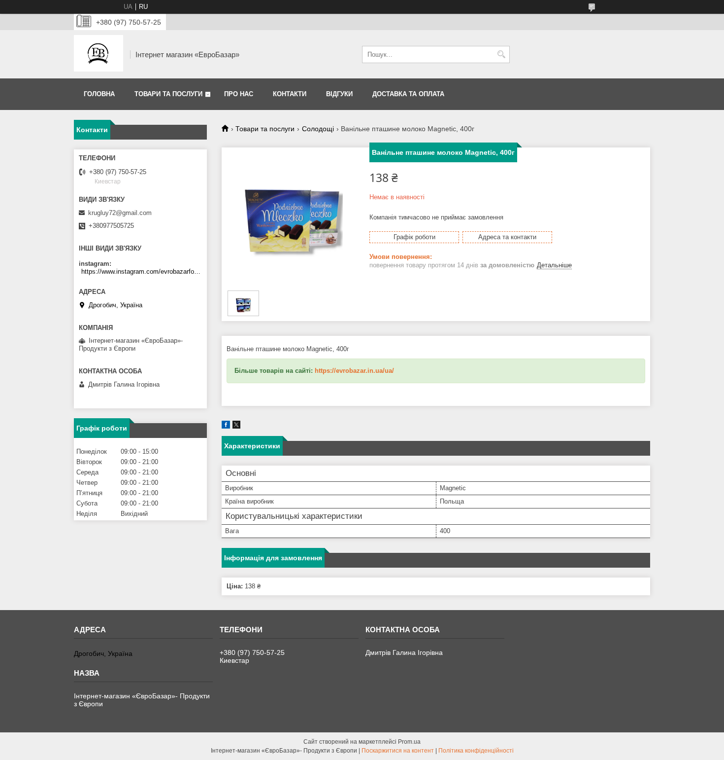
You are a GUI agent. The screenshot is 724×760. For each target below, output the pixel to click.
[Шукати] (501, 54)
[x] (236, 426)
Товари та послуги (168, 94)
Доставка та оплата (408, 94)
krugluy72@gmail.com (120, 213)
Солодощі (318, 129)
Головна (99, 94)
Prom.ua (409, 741)
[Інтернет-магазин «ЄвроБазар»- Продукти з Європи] (98, 54)
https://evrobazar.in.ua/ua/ (354, 370)
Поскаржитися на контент (398, 750)
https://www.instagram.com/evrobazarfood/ (141, 271)
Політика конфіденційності (476, 750)
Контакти (289, 94)
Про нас (238, 94)
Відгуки (339, 94)
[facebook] (226, 426)
